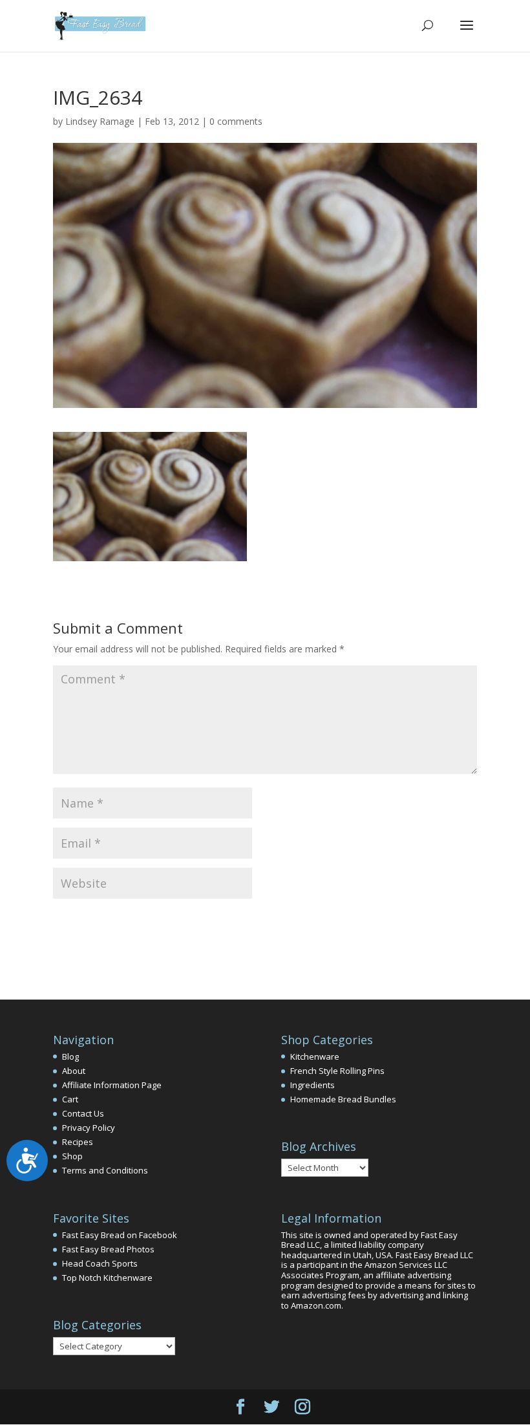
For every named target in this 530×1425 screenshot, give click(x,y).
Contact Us (83, 1113)
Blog (70, 1056)
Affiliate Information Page (112, 1085)
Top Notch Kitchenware (107, 1277)
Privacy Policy (88, 1127)
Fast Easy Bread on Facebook (119, 1235)
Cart (70, 1099)
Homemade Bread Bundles (343, 1099)
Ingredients (312, 1085)
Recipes (77, 1142)
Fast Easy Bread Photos (108, 1249)
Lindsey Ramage (99, 121)
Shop (72, 1156)
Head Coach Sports (100, 1263)
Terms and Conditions (105, 1170)
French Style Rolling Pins (337, 1071)
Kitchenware (314, 1056)
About (73, 1071)
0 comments (235, 121)
